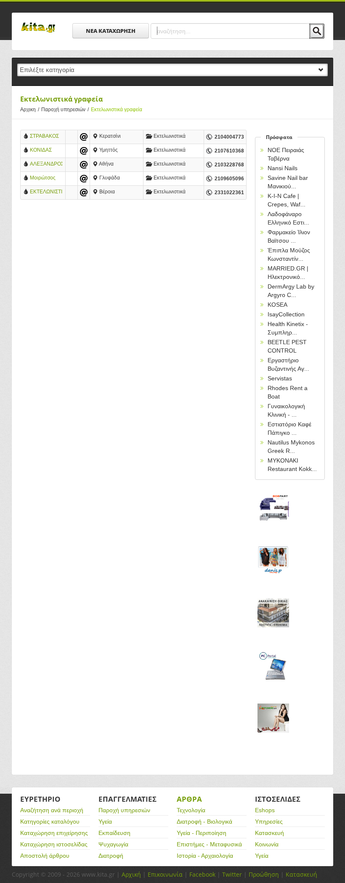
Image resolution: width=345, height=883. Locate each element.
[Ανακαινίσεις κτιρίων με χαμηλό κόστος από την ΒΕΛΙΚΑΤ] (273, 622)
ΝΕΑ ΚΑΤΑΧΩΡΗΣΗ (110, 31)
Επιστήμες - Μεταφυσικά (209, 844)
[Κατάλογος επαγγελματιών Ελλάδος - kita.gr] (38, 24)
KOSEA (277, 304)
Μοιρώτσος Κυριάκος (43, 178)
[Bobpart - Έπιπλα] (273, 516)
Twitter (232, 874)
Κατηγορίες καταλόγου (50, 821)
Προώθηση (264, 874)
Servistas (280, 378)
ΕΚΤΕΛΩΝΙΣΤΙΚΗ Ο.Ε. (46, 192)
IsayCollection (286, 314)
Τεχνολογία (191, 810)
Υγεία (105, 821)
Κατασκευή (269, 832)
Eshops (265, 810)
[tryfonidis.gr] (273, 727)
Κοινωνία (267, 844)
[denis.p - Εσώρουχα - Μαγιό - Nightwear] (273, 569)
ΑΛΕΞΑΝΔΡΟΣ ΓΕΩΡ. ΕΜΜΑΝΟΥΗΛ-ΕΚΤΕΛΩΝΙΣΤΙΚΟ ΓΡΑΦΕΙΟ (46, 164)
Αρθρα (189, 799)
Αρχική (131, 874)
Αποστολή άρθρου (44, 855)
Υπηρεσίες (269, 821)
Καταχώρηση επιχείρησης (54, 832)
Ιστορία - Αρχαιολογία (205, 855)
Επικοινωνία (165, 874)
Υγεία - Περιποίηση (201, 832)
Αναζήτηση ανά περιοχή (51, 810)
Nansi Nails (282, 168)
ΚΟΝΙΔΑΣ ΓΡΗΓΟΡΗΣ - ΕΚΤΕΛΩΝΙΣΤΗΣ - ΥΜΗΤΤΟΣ (46, 150)
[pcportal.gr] (273, 674)
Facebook (202, 874)
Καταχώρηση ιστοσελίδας (54, 844)
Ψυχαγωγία (113, 844)
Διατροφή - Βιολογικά (204, 821)
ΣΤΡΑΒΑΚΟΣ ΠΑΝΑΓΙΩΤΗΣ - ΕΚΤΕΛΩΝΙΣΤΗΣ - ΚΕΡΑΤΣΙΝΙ (46, 136)
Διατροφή (110, 855)
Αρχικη (29, 109)
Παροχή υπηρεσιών (65, 109)
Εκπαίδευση (114, 832)
